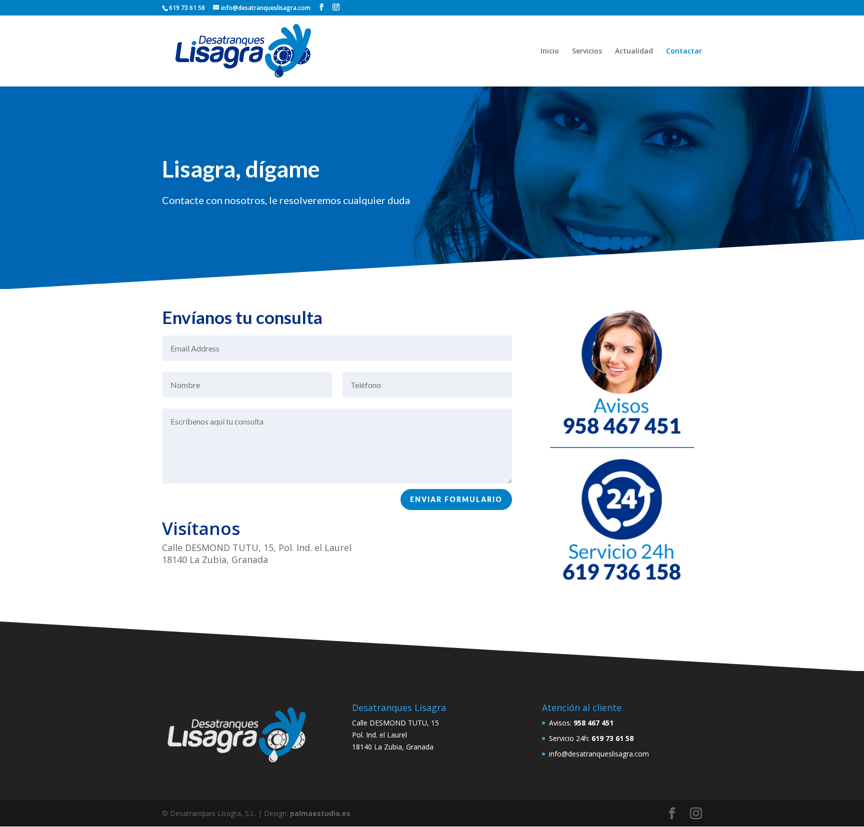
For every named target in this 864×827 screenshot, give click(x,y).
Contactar (684, 52)
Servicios (587, 52)
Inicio (549, 52)
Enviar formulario (456, 499)
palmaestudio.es (320, 813)
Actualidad (634, 52)
